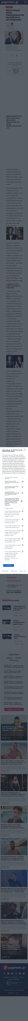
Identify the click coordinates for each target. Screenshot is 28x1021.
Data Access (14, 571)
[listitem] (14, 478)
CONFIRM (8, 565)
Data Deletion (5, 571)
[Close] (24, 450)
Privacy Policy (22, 571)
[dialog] (14, 510)
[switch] (22, 481)
